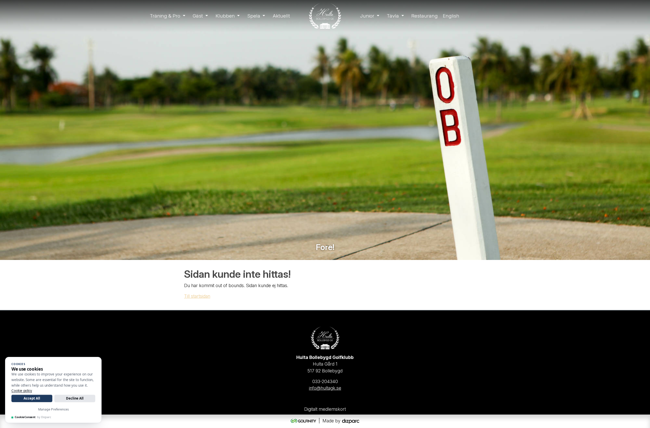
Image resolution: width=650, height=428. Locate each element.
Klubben (225, 16)
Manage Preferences (53, 409)
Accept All (32, 398)
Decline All (75, 398)
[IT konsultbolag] (351, 420)
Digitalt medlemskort (325, 409)
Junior (367, 16)
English (451, 16)
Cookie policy (21, 390)
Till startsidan (197, 296)
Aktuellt (281, 16)
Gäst (198, 16)
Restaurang (424, 16)
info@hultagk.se (325, 388)
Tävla (393, 16)
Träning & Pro (165, 16)
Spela (253, 16)
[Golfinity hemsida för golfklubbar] (304, 420)
